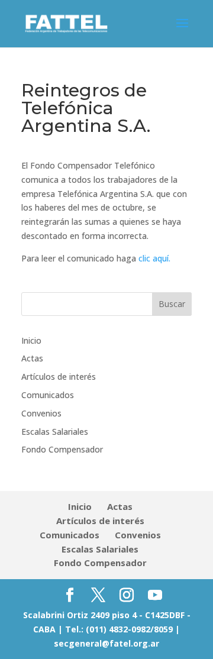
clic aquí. (154, 258)
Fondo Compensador (62, 449)
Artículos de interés (58, 376)
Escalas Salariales (54, 431)
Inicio (31, 340)
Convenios (41, 413)
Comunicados (47, 394)
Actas (32, 358)
